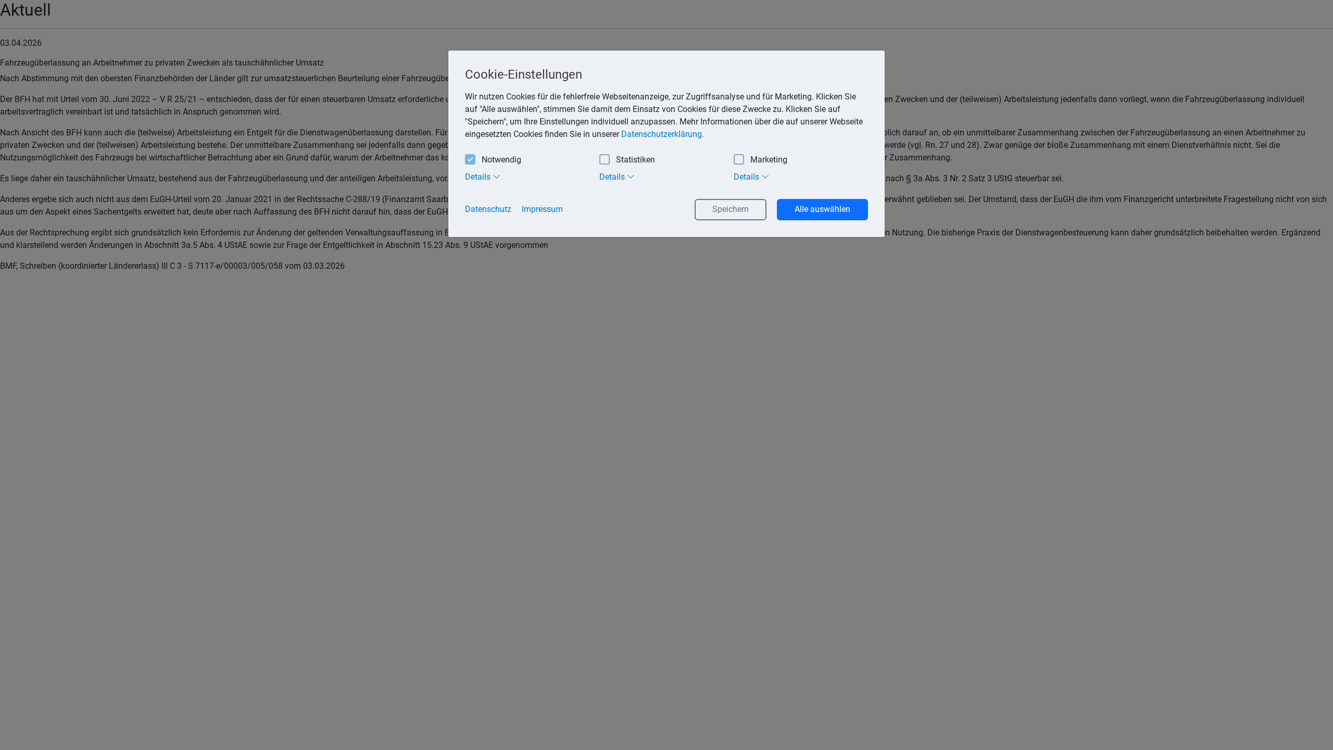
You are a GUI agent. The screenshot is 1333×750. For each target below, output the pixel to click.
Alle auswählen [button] (822, 209)
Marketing (768, 160)
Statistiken (635, 160)
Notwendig (501, 160)
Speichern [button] (730, 209)
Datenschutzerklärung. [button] (662, 134)
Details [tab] (479, 177)
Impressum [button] (542, 209)
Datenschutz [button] (488, 209)
